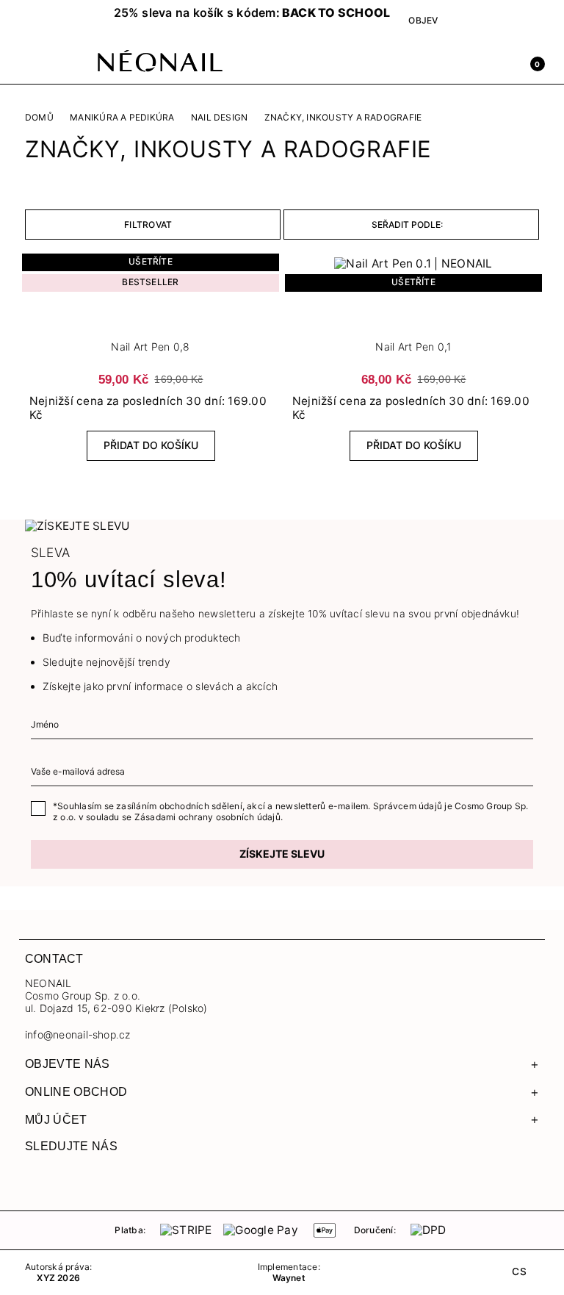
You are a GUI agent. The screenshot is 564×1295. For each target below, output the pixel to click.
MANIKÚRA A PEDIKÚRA (122, 117)
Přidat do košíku (151, 445)
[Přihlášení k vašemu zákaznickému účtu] (500, 62)
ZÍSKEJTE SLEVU (282, 853)
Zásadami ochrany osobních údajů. (208, 816)
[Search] (468, 62)
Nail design (219, 117)
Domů (39, 117)
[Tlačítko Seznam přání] (150, 321)
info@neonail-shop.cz (78, 1035)
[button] (46, 20)
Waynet (289, 1278)
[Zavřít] (282, 15)
